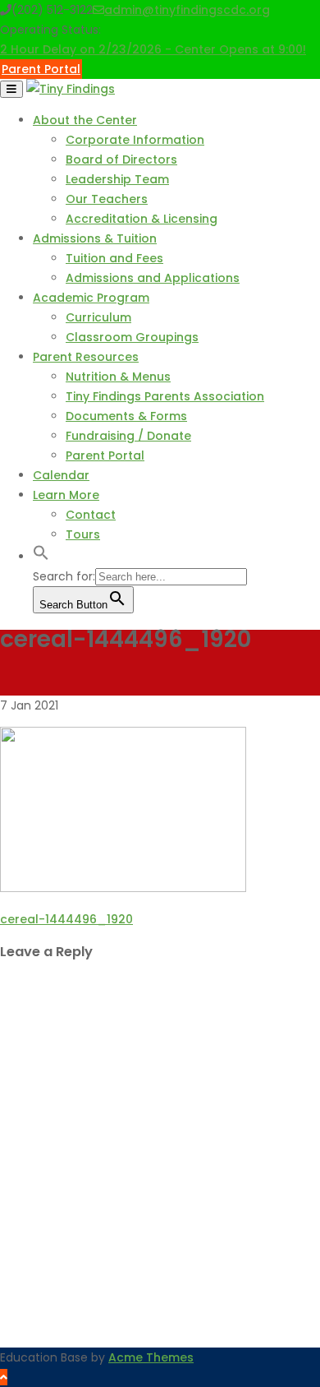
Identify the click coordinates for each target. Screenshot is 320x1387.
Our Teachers (107, 199)
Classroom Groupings (132, 337)
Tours (83, 534)
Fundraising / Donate (128, 436)
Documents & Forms (126, 416)
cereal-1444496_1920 (66, 919)
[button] (41, 556)
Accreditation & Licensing (141, 218)
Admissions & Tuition (95, 238)
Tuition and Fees (114, 258)
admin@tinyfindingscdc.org (187, 10)
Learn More (66, 495)
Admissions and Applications (153, 278)
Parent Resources (86, 357)
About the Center (85, 120)
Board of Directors (121, 159)
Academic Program (91, 297)
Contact (91, 514)
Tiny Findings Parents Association (165, 396)
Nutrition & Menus (118, 376)
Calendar (61, 475)
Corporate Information (135, 140)
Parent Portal (41, 69)
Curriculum (98, 317)
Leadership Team (117, 179)
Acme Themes (151, 1357)
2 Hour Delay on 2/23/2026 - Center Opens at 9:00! (153, 49)
